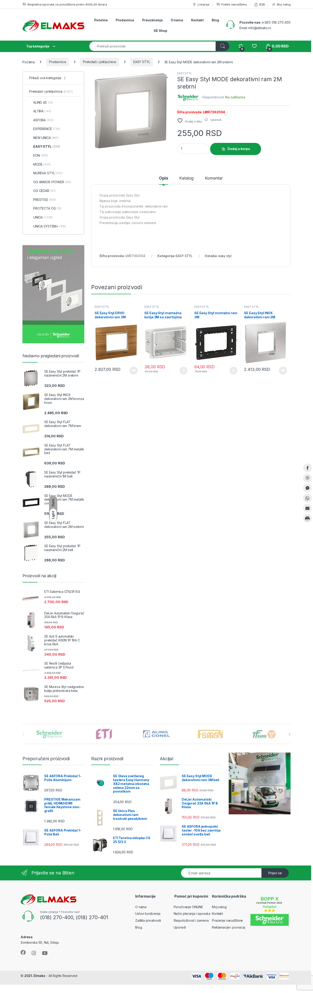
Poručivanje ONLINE (188, 907)
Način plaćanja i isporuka (192, 913)
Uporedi (180, 927)
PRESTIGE (44, 200)
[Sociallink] (23, 952)
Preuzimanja (152, 20)
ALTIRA (42, 111)
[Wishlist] (254, 46)
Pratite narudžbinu (234, 4)
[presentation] (289, 734)
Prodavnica (125, 20)
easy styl (224, 256)
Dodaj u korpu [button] (183, 370)
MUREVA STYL (47, 173)
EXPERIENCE (46, 129)
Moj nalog (284, 4)
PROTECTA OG (47, 208)
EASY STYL (141, 62)
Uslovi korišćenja (147, 913)
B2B (262, 4)
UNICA (42, 217)
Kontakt (197, 20)
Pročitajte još (131, 370)
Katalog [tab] (186, 178)
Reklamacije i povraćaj (228, 927)
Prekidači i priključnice (99, 62)
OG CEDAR (44, 191)
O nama (177, 20)
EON (40, 155)
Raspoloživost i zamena (191, 920)
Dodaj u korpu (239, 149)
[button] (166, 76)
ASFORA (43, 120)
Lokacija (203, 4)
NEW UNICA (46, 138)
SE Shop (160, 31)
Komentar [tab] (214, 178)
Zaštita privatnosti (148, 920)
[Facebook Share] (307, 467)
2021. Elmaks (34, 976)
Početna (101, 20)
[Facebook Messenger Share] (307, 488)
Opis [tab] (163, 178)
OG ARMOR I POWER (52, 182)
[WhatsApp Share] (307, 498)
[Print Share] (307, 518)
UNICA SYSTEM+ (49, 226)
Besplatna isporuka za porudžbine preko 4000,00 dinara (67, 4)
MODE (42, 164)
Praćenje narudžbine (227, 920)
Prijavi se (275, 873)
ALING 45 (43, 102)
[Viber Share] (307, 478)
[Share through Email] (307, 508)
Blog (215, 20)
